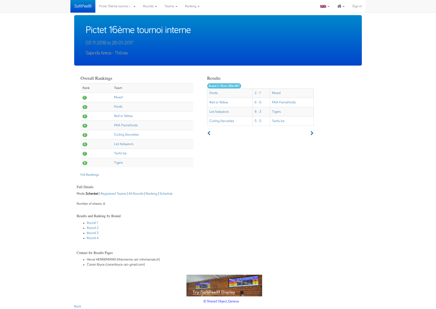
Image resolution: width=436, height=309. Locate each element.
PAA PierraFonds (126, 125)
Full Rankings (89, 175)
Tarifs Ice (120, 153)
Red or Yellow (123, 116)
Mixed (118, 97)
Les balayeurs (123, 144)
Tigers (118, 162)
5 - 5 (258, 121)
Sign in (357, 6)
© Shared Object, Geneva (221, 301)
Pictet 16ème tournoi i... (116, 6)
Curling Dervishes (126, 134)
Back (77, 306)
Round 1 (92, 223)
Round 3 (93, 233)
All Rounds (136, 193)
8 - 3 (258, 112)
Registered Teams (113, 193)
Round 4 (93, 238)
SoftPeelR (83, 6)
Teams (170, 6)
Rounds (148, 6)
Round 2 (92, 228)
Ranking (191, 6)
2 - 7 (258, 93)
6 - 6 (258, 102)
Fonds (118, 106)
